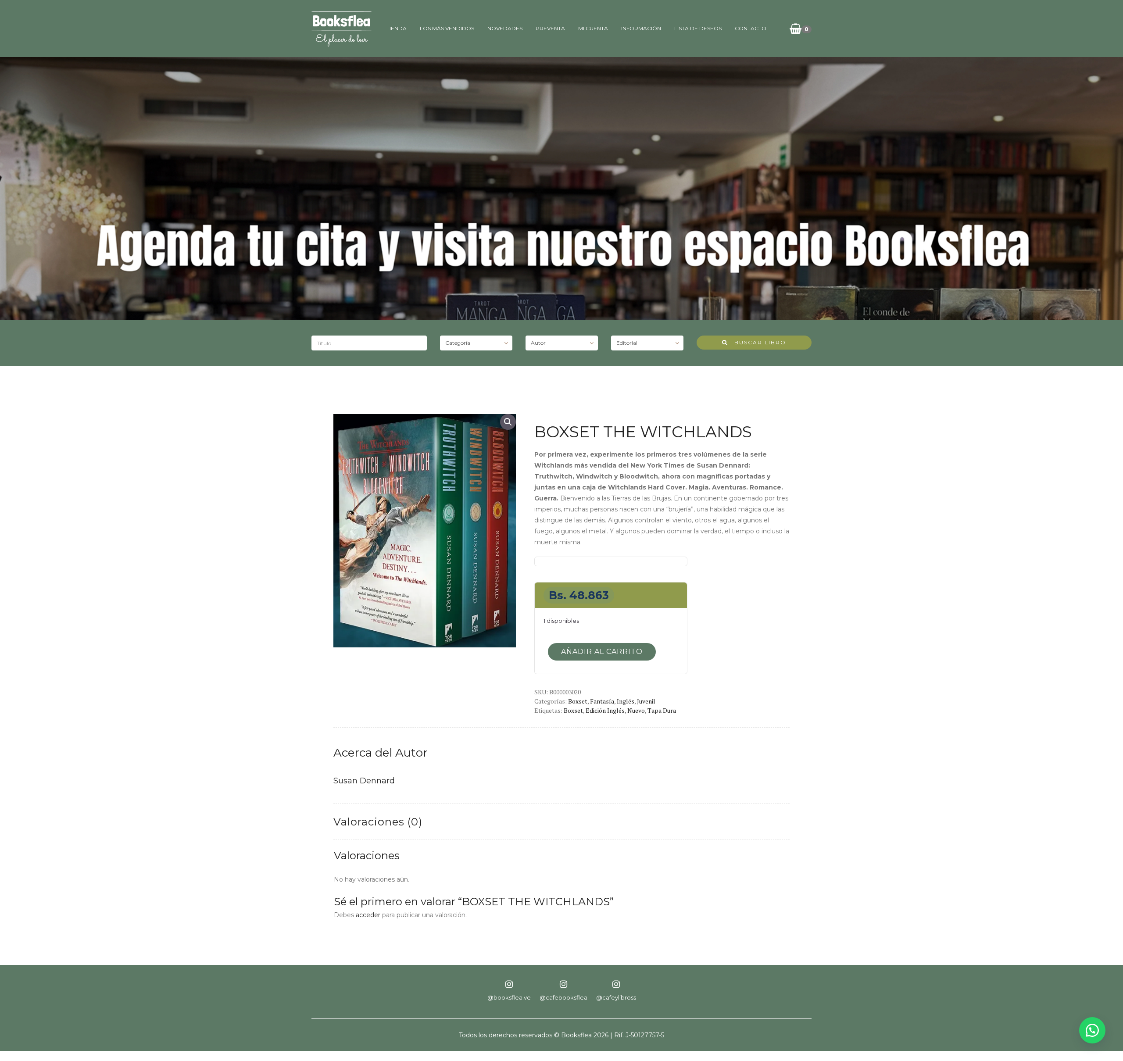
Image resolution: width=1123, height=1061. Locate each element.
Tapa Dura (661, 710)
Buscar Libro (757, 342)
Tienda (396, 28)
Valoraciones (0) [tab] (377, 821)
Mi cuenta (593, 28)
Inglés (625, 701)
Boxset (577, 701)
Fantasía (602, 701)
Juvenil (646, 701)
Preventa (550, 28)
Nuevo (636, 710)
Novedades (504, 28)
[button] (508, 422)
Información (641, 28)
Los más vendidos (447, 28)
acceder (368, 915)
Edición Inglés (605, 710)
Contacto (750, 28)
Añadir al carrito (602, 651)
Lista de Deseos (698, 28)
